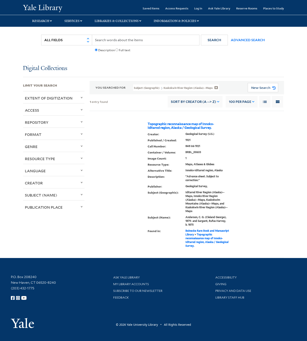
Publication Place (44, 207)
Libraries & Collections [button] (117, 21)
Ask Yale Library (219, 8)
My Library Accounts (131, 284)
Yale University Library (42, 8)
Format (33, 134)
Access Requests (176, 8)
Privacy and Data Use (233, 290)
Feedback (121, 297)
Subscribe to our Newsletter (137, 290)
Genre (31, 146)
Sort (193, 102)
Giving (220, 284)
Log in (198, 8)
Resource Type (40, 158)
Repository (36, 122)
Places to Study (273, 8)
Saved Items (151, 8)
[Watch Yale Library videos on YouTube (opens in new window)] (24, 298)
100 (240, 102)
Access (32, 110)
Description (106, 50)
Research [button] (40, 21)
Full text (124, 50)
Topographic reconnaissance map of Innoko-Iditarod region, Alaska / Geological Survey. (181, 126)
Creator (34, 182)
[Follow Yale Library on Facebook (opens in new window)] (13, 298)
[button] (214, 40)
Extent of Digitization (48, 98)
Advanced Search (248, 40)
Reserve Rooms (246, 8)
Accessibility (226, 277)
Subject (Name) (41, 195)
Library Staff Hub (229, 297)
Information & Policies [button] (175, 21)
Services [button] (72, 21)
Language (35, 170)
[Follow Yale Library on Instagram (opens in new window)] (18, 298)
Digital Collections (45, 68)
